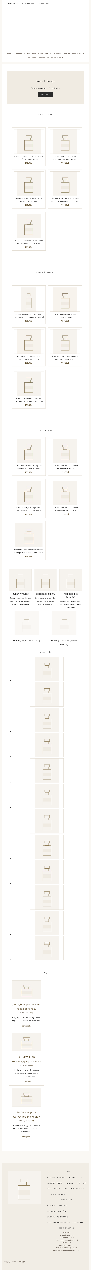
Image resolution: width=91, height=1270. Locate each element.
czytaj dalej (26, 1026)
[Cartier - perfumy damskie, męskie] (47, 796)
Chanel (27, 54)
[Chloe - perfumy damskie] (47, 821)
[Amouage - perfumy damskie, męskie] (47, 669)
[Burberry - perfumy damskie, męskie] (47, 720)
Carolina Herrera (14, 54)
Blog (31, 1013)
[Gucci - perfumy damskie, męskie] (47, 923)
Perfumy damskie (12, 4)
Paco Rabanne (78, 54)
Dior (34, 54)
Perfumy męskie (28, 4)
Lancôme (57, 54)
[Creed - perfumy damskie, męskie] (47, 847)
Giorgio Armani (44, 54)
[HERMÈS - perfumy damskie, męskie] (47, 948)
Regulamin (77, 1222)
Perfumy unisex (44, 4)
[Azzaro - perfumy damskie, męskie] (47, 694)
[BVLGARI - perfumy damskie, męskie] (47, 745)
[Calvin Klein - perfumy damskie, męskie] (47, 770)
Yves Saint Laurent (55, 58)
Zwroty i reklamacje (57, 1217)
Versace (41, 58)
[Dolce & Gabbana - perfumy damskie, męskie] (47, 872)
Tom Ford (32, 58)
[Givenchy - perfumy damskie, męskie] (47, 897)
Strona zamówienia (57, 1206)
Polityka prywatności (58, 1222)
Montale (66, 54)
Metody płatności (56, 1211)
